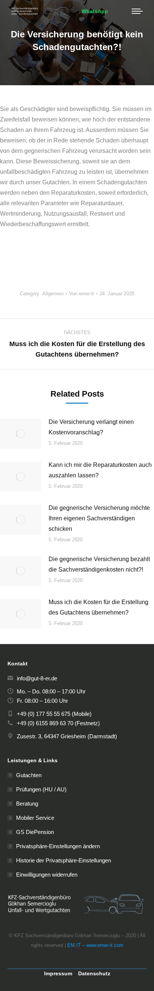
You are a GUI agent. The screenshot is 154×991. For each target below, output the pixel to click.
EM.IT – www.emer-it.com (95, 945)
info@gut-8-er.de (37, 678)
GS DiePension (35, 832)
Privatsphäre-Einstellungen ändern (58, 846)
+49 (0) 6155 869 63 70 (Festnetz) (58, 723)
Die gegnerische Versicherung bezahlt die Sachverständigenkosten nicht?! (99, 564)
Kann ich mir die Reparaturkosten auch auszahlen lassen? (100, 470)
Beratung (27, 803)
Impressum (58, 973)
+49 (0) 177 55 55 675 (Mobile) (54, 714)
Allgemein (53, 293)
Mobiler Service (35, 818)
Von (81, 293)
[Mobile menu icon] (137, 11)
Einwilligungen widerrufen (46, 874)
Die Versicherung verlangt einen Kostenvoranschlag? (91, 427)
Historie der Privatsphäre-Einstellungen (63, 860)
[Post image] (20, 434)
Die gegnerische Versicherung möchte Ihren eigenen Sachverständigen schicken (99, 518)
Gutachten (28, 775)
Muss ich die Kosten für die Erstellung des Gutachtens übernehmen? (98, 607)
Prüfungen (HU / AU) (41, 789)
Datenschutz (94, 973)
